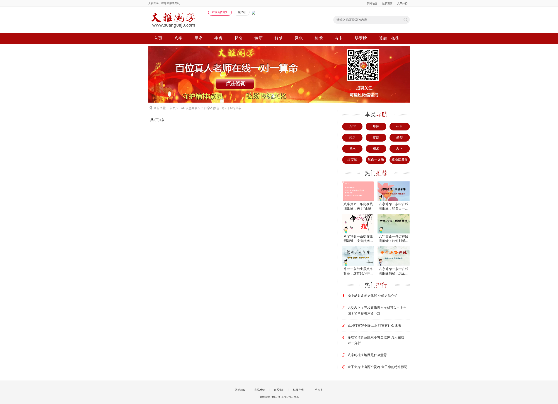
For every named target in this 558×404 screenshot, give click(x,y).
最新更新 (387, 3)
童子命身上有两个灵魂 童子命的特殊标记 (377, 367)
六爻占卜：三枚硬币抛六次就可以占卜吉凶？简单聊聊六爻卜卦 (377, 310)
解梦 (278, 38)
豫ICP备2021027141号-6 (285, 397)
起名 (238, 38)
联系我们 (279, 389)
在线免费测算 (220, 12)
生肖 (218, 38)
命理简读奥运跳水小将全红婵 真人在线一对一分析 (377, 340)
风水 (298, 38)
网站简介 (240, 389)
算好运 (242, 12)
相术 (319, 38)
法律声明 (298, 389)
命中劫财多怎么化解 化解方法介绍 (373, 296)
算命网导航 (399, 160)
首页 (158, 38)
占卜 (339, 38)
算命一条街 (389, 38)
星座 (198, 38)
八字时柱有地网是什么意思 (367, 355)
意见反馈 (259, 389)
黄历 (258, 38)
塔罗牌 (361, 38)
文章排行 (402, 3)
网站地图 (372, 3)
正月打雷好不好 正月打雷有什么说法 (374, 325)
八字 (178, 38)
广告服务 (318, 389)
